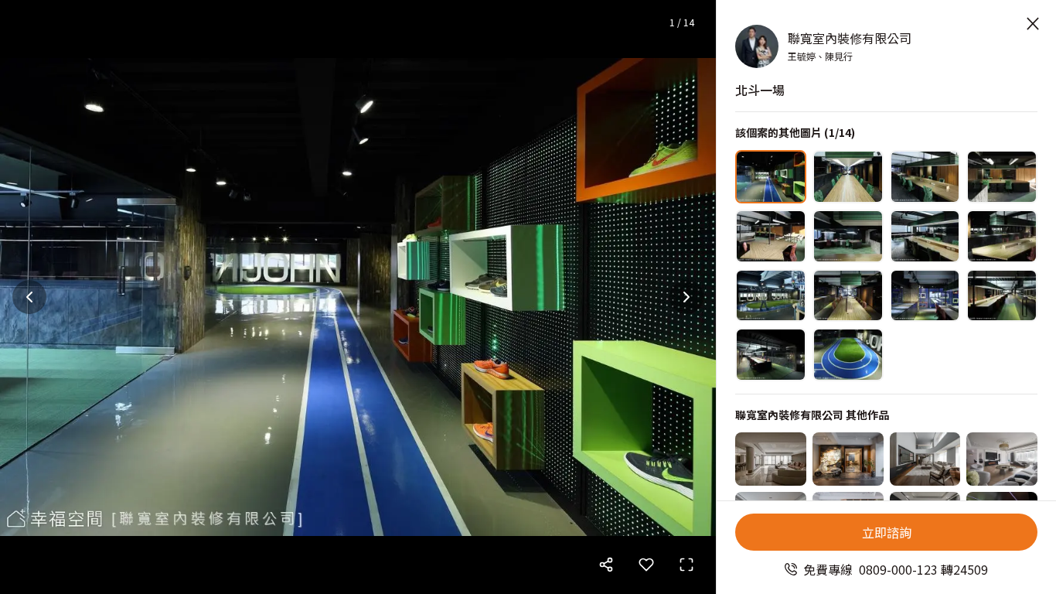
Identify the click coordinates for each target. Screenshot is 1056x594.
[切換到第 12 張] (1001, 296)
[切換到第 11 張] (925, 296)
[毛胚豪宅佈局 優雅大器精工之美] (770, 459)
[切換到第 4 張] (1001, 176)
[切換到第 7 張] (925, 236)
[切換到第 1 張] (770, 176)
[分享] (606, 565)
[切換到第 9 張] (770, 296)
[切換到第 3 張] (925, 176)
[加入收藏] (646, 565)
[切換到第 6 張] (848, 236)
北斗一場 (760, 89)
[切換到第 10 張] (848, 296)
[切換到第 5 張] (770, 236)
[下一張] (686, 297)
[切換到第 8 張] (1001, 236)
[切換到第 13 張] (770, 354)
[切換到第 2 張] (848, 176)
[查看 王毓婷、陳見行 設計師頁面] (756, 46)
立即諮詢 (886, 532)
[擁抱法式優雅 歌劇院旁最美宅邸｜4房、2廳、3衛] (1001, 459)
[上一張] (29, 297)
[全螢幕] (686, 565)
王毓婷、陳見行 (820, 56)
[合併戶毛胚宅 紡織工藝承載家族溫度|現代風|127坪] (925, 459)
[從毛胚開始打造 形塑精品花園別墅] (848, 459)
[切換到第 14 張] (848, 354)
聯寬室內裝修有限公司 (849, 37)
